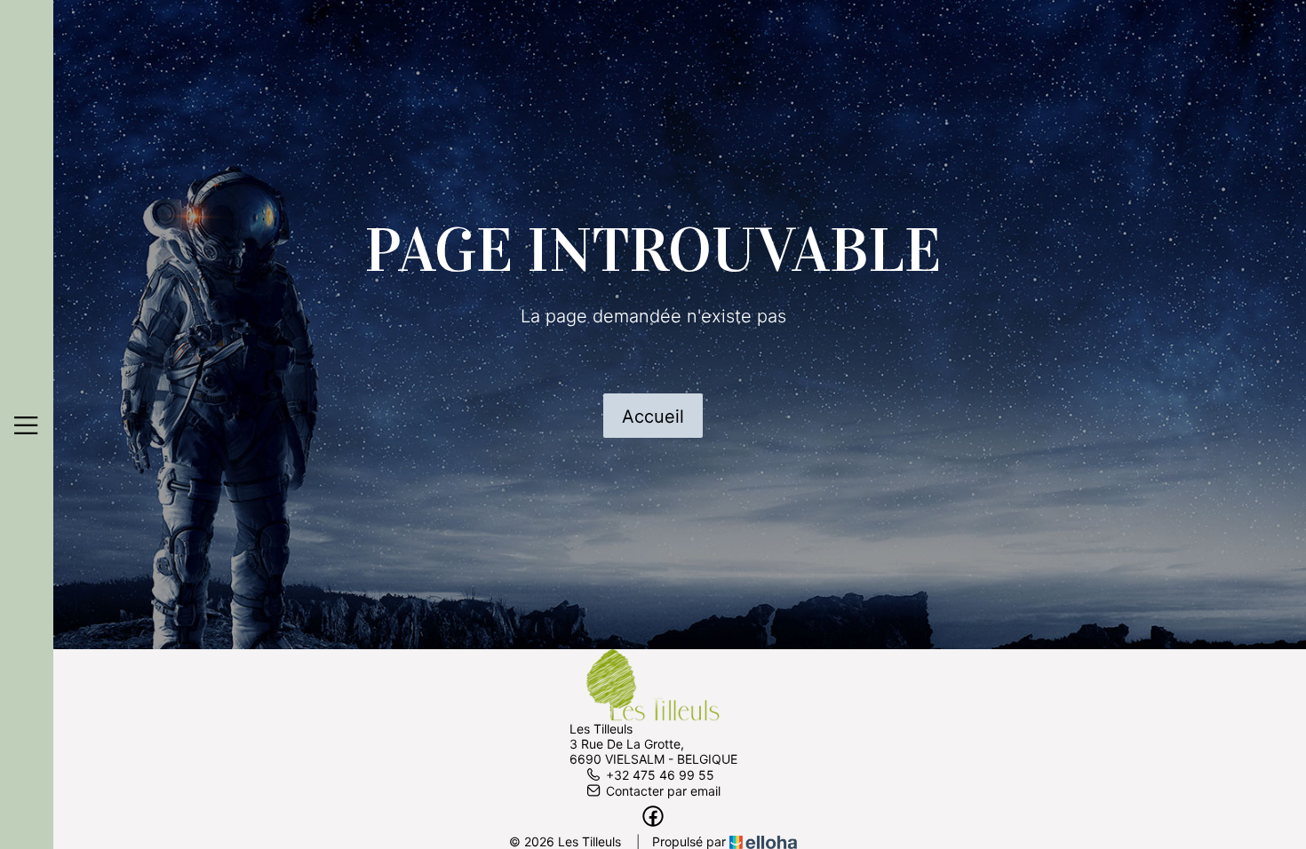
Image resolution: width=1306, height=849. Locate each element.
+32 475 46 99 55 (660, 774)
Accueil (653, 416)
